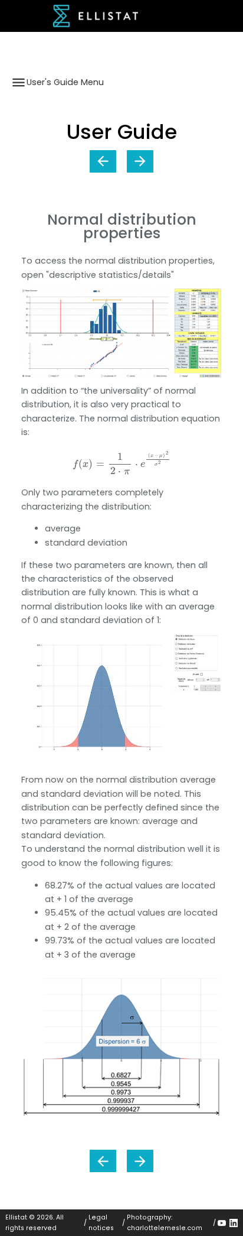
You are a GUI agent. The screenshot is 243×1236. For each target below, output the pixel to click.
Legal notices (101, 1222)
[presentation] (121, 463)
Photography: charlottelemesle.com (164, 1222)
